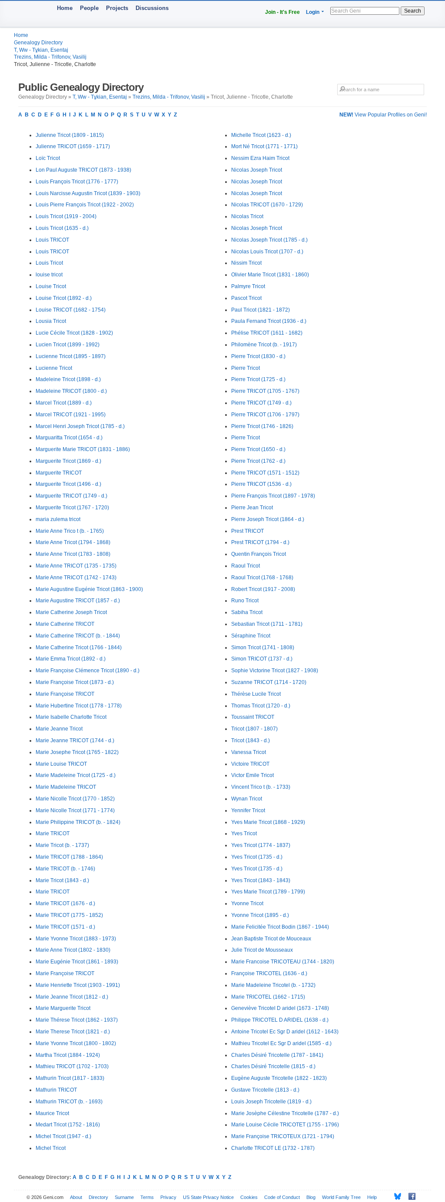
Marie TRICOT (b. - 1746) (65, 869)
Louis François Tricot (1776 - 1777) (77, 182)
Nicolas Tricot (247, 216)
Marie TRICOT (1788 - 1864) (69, 857)
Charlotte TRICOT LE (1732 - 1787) (273, 1148)
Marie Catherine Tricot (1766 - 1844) (79, 647)
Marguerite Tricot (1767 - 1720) (72, 508)
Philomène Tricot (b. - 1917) (264, 345)
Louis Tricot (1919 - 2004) (66, 216)
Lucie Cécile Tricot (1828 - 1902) (74, 333)
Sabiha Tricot (246, 612)
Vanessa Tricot (248, 752)
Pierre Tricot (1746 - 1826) (262, 426)
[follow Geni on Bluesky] (395, 1196)
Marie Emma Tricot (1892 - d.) (71, 659)
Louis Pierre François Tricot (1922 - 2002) (85, 205)
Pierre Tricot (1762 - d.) (258, 461)
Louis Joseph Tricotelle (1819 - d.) (271, 1102)
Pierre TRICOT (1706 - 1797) (265, 415)
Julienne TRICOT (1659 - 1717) (73, 146)
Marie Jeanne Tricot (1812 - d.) (72, 997)
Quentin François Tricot (258, 554)
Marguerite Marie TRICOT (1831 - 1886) (83, 449)
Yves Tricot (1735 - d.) (256, 857)
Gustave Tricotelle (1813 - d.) (265, 1090)
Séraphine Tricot (250, 636)
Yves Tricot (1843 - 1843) (260, 880)
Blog (310, 1197)
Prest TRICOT (247, 531)
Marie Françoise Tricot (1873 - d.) (75, 682)
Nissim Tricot (246, 263)
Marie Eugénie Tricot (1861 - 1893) (77, 962)
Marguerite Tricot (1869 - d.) (68, 461)
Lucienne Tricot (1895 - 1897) (71, 356)
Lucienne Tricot (54, 368)
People (89, 8)
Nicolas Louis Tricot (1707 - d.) (267, 252)
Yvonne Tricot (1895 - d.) (260, 915)
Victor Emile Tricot (252, 775)
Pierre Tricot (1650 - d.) (258, 449)
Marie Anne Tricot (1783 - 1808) (73, 554)
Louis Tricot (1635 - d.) (62, 228)
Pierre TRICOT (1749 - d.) (261, 403)
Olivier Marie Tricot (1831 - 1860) (270, 275)
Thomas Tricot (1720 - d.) (260, 706)
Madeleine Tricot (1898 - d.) (68, 379)
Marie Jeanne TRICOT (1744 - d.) (75, 740)
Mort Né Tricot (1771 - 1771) (264, 146)
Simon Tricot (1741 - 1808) (262, 647)
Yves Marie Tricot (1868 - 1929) (268, 822)
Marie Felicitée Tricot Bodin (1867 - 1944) (280, 927)
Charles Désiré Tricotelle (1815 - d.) (273, 1066)
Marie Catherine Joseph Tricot (71, 612)
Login (312, 12)
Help (372, 1197)
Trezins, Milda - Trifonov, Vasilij (50, 57)
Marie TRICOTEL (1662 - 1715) (268, 997)
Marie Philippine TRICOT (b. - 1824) (78, 822)
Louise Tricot (51, 286)
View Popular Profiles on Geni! (383, 115)
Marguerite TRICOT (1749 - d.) (71, 496)
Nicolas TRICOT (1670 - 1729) (267, 205)
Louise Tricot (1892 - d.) (64, 298)
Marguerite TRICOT (59, 473)
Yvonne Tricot (247, 903)
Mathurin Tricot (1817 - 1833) (70, 1078)
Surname (124, 1197)
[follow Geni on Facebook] (409, 1196)
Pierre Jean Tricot (252, 508)
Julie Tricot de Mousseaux (262, 950)
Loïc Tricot (48, 158)
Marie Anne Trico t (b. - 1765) (70, 531)
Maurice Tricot (52, 1113)
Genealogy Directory (38, 43)
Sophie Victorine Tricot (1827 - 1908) (274, 670)
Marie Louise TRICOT (61, 764)
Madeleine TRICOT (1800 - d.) (71, 391)
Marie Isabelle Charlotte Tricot (71, 717)
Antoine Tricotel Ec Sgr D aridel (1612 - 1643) (285, 1032)
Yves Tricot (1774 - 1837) (260, 845)
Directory (98, 1197)
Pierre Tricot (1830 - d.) (258, 356)
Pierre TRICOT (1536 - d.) (261, 484)
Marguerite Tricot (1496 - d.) (68, 484)
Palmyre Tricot (248, 286)
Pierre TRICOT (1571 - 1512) (265, 473)
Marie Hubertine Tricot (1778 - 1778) (79, 706)
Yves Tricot (244, 833)
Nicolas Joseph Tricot (256, 170)
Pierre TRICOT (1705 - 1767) (265, 391)
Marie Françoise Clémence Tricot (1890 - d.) (87, 670)
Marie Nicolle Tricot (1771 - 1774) (75, 810)
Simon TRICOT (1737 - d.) (261, 659)
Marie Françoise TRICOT (65, 694)
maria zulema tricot (58, 519)
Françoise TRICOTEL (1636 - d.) (269, 973)
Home (65, 8)
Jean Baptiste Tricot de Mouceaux (271, 939)
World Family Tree (341, 1197)
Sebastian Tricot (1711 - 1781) (266, 624)
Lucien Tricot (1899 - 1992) (68, 345)
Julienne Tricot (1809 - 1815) (70, 135)
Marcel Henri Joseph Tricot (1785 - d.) (80, 426)
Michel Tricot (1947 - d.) (63, 1136)
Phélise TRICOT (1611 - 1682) (266, 333)
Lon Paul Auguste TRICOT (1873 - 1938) (83, 170)
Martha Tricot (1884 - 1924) (68, 1055)
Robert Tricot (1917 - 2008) (263, 589)
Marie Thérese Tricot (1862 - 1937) (77, 1020)
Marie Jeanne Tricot (59, 729)
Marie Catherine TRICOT (65, 624)
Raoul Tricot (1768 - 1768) (262, 577)
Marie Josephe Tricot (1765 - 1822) (77, 752)
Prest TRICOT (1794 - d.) (260, 542)
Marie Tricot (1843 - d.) (62, 880)
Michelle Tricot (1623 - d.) (261, 135)
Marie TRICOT (53, 833)
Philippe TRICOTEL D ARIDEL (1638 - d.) (280, 1020)
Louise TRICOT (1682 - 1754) (71, 310)
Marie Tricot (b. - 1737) (62, 845)
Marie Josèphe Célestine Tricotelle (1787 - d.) (285, 1113)
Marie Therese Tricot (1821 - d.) (73, 1032)
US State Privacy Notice (208, 1197)
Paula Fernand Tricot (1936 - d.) (268, 321)
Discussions (152, 8)
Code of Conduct (282, 1197)
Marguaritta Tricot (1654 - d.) (69, 438)
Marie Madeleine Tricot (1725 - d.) (76, 775)
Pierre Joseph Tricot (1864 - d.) (267, 519)
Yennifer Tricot (248, 810)
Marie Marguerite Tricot (63, 1008)
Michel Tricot (51, 1148)
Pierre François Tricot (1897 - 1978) (273, 496)
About (76, 1197)
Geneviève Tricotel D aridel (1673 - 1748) (280, 1008)
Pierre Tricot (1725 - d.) (258, 379)
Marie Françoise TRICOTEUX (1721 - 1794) (282, 1136)
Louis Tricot (49, 263)
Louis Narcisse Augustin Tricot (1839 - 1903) (88, 193)
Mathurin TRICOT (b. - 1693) (69, 1102)
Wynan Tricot (246, 799)
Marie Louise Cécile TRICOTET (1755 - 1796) (285, 1125)
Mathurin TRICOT (56, 1090)
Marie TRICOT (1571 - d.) (65, 927)
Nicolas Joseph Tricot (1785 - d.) (269, 240)
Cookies (249, 1197)
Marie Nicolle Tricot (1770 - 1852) (75, 799)
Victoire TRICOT (250, 764)
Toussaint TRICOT (252, 717)
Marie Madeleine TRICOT (66, 787)
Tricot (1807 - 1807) (254, 729)
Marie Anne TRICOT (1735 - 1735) (76, 566)
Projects (117, 8)
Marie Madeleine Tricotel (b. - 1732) (273, 985)
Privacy (168, 1197)
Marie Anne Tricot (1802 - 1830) (73, 950)
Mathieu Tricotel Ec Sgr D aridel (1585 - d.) (281, 1043)
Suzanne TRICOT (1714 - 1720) (268, 682)
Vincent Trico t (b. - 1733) (260, 787)
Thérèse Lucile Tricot (256, 694)
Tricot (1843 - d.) (250, 740)
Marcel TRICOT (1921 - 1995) (71, 415)
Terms (147, 1197)
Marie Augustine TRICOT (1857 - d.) (78, 601)
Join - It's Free (282, 12)
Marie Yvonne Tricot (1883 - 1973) (76, 939)
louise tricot (49, 275)
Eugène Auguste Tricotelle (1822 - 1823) (279, 1078)
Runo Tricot (245, 601)
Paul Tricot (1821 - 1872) (260, 310)
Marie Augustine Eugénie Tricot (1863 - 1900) (89, 589)
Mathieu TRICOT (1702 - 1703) (72, 1066)
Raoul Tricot (245, 566)
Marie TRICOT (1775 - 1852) (69, 915)
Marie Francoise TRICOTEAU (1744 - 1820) (282, 962)
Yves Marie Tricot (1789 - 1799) (268, 892)
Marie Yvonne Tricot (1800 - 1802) (76, 1043)
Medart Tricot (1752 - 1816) (68, 1125)
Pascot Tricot (246, 298)
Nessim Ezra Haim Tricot (260, 158)
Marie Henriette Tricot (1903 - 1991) (78, 985)
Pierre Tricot (245, 368)
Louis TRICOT (52, 240)
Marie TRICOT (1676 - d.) (65, 903)
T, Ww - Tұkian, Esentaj (41, 50)
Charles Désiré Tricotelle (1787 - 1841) (277, 1055)
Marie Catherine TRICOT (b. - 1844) (78, 636)
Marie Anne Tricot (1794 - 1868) (73, 542)
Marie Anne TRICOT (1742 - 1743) (76, 577)
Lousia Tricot (51, 321)
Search (412, 11)
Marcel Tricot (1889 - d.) (64, 403)
